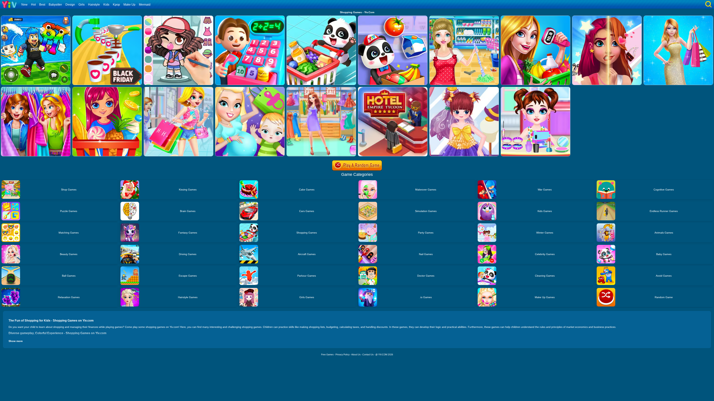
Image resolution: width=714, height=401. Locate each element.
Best (42, 4)
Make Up (129, 4)
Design (70, 4)
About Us (356, 354)
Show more (16, 341)
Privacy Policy (342, 354)
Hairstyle (94, 4)
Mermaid (144, 4)
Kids (106, 4)
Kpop (116, 4)
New (24, 4)
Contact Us (368, 354)
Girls (81, 4)
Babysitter (55, 4)
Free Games (327, 354)
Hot (33, 4)
